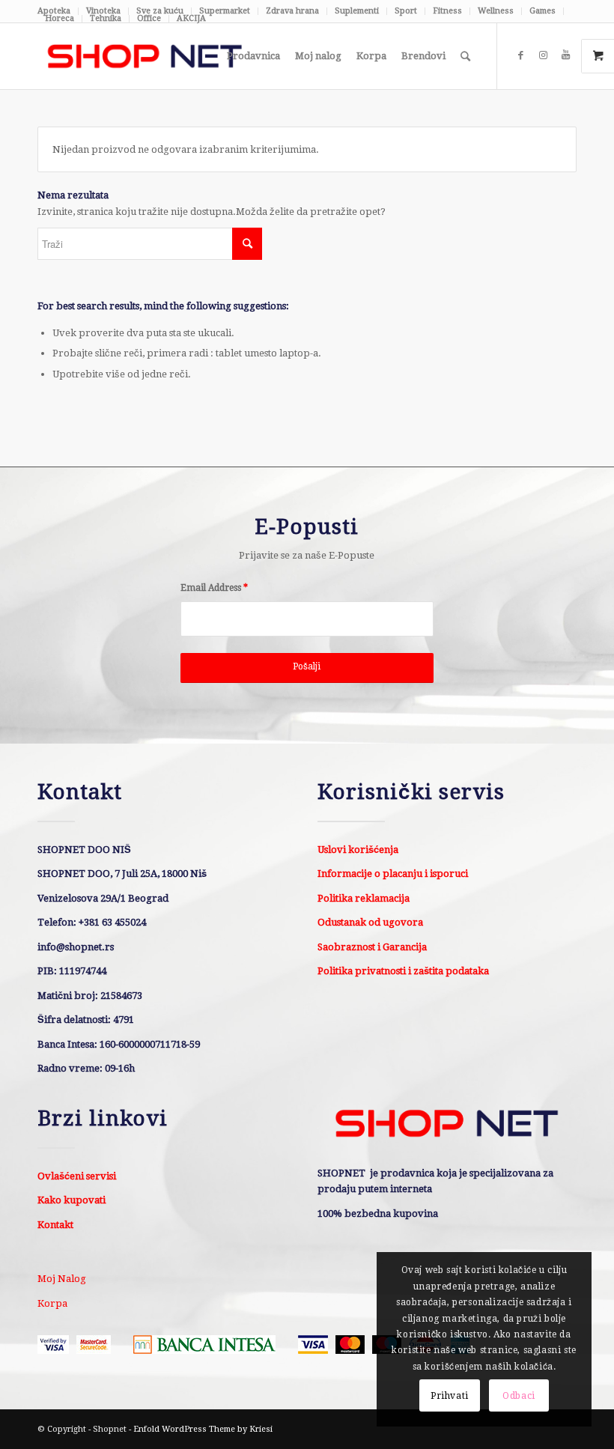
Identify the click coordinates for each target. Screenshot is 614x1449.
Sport (406, 11)
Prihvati (450, 1396)
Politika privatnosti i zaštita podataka (403, 970)
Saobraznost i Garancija (372, 947)
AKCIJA (191, 18)
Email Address (214, 588)
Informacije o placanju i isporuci (392, 873)
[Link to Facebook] (520, 55)
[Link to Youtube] (565, 55)
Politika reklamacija (363, 898)
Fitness (447, 11)
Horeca (59, 18)
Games (542, 11)
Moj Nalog (61, 1278)
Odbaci (518, 1396)
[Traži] (465, 56)
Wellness (496, 11)
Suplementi (357, 11)
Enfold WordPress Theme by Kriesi (203, 1429)
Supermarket (224, 11)
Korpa (52, 1303)
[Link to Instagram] (543, 55)
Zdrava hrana (292, 11)
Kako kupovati (71, 1200)
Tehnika (105, 18)
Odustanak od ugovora (370, 922)
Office (149, 18)
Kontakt (55, 1224)
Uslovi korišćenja (357, 849)
